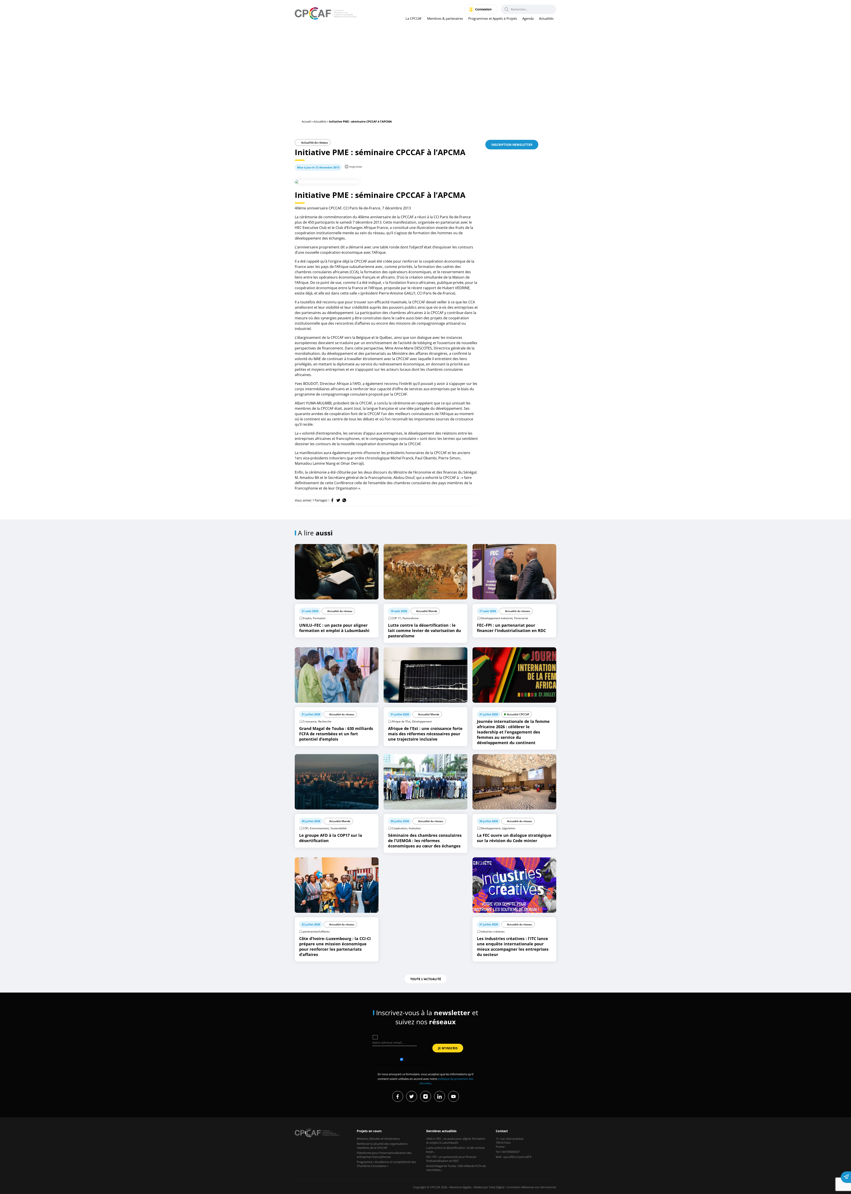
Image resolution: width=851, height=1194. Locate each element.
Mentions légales (460, 1187)
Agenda (528, 18)
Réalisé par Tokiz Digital (489, 1187)
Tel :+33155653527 (507, 1152)
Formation (319, 618)
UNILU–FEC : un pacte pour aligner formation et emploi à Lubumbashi (455, 1141)
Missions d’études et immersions (378, 1139)
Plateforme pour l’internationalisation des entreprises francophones (384, 1155)
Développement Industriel (496, 618)
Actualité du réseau (314, 142)
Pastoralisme (410, 618)
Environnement (319, 828)
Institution (415, 828)
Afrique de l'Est (401, 721)
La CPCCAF (414, 18)
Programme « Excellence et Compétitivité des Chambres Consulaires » (386, 1164)
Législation (508, 828)
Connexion (483, 9)
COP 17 (396, 618)
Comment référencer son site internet (531, 1187)
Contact (502, 1131)
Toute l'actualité (425, 979)
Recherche (324, 721)
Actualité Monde (426, 611)
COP (305, 828)
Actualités (546, 18)
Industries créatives (492, 931)
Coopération (399, 828)
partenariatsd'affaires (316, 931)
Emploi (307, 618)
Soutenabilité (338, 828)
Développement (422, 721)
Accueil (306, 121)
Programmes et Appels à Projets (492, 18)
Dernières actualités (441, 1131)
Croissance (309, 721)
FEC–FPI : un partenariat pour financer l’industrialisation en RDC (451, 1159)
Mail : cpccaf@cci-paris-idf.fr (514, 1157)
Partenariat (521, 618)
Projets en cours (369, 1131)
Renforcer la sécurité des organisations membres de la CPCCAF (382, 1146)
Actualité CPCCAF (518, 714)
